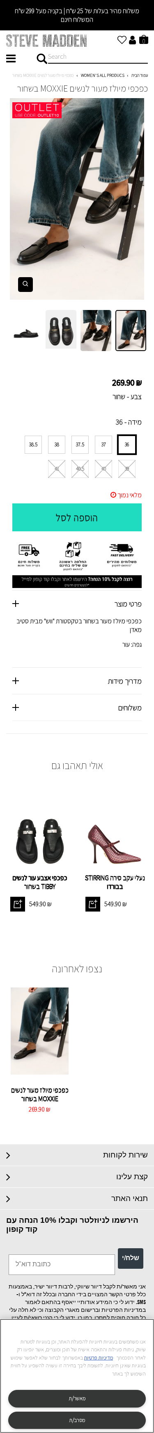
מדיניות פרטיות (98, 1357)
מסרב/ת (77, 1420)
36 (127, 444)
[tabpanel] (77, 199)
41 (57, 468)
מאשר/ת (77, 1398)
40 (103, 468)
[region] (77, 1376)
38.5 (33, 444)
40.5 (80, 468)
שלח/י (130, 1258)
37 (103, 444)
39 (127, 468)
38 (57, 444)
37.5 (80, 444)
